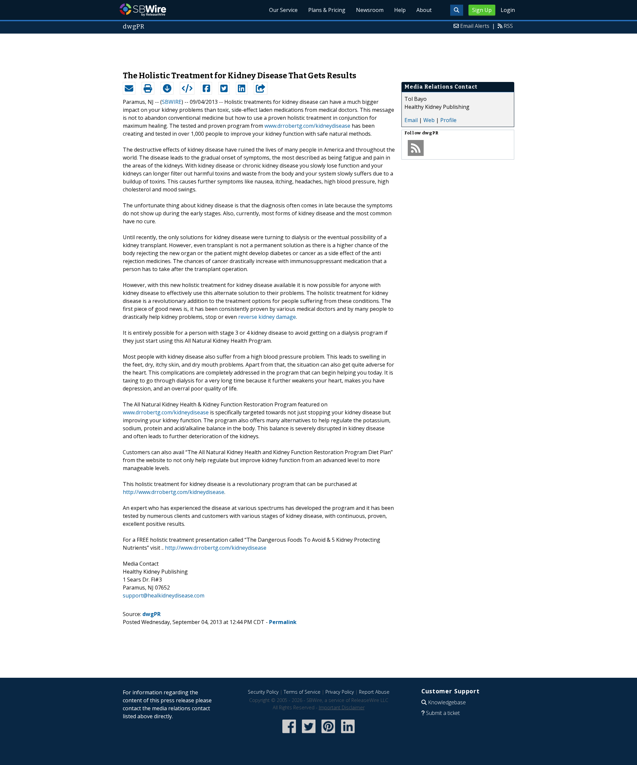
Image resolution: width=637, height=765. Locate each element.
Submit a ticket (443, 713)
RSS (508, 26)
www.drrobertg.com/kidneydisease (307, 125)
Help (400, 10)
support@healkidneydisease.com (163, 595)
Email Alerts (474, 26)
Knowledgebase (447, 702)
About (424, 10)
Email (411, 120)
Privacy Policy (339, 692)
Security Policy (263, 692)
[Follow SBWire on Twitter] (309, 733)
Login (508, 10)
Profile (448, 120)
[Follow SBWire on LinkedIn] (348, 733)
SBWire (142, 9)
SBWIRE (171, 101)
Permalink (283, 622)
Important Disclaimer (342, 707)
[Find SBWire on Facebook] (289, 733)
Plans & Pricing (326, 10)
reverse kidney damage (267, 316)
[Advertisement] (318, 49)
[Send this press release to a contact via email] (129, 88)
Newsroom (370, 10)
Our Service (283, 10)
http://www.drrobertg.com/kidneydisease (173, 492)
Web (429, 120)
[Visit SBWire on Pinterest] (328, 733)
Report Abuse (374, 692)
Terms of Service (302, 692)
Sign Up (482, 10)
